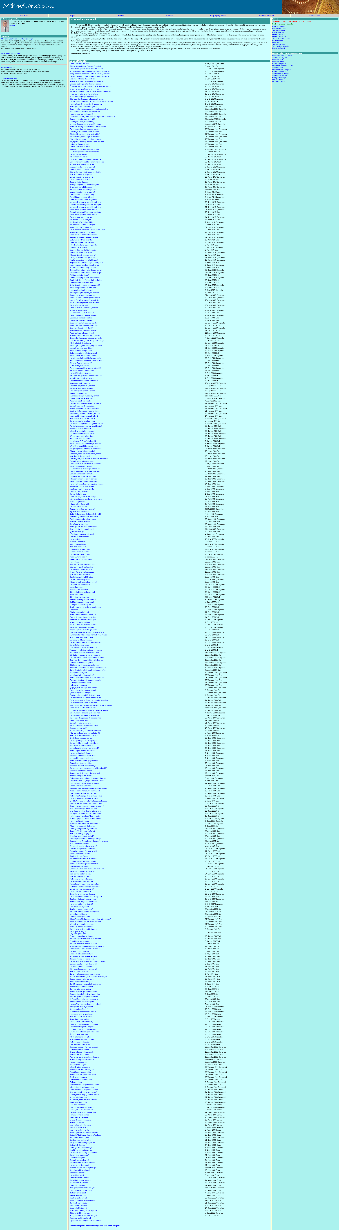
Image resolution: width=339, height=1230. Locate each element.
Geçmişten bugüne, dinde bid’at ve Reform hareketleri (90, 91)
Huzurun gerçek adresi (78, 1062)
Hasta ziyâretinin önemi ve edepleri (83, 315)
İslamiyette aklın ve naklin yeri (81, 1014)
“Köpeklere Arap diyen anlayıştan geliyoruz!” (86, 263)
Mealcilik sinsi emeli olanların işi (82, 378)
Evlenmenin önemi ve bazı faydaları (83, 793)
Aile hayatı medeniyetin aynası (81, 982)
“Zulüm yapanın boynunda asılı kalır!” (84, 725)
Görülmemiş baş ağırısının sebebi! (83, 861)
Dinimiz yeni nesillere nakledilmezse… (84, 929)
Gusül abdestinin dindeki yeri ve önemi (84, 411)
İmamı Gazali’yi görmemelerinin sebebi (84, 303)
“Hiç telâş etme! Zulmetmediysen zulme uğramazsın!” (90, 919)
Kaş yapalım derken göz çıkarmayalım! (85, 773)
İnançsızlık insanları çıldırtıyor (81, 758)
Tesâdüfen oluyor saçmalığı (80, 1072)
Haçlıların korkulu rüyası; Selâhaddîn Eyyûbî (87, 781)
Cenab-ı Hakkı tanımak (78, 1208)
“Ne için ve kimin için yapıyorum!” (82, 1143)
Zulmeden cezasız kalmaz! (80, 585)
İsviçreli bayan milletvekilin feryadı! (83, 1100)
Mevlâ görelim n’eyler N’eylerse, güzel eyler (78, 933)
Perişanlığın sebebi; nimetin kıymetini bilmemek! (88, 778)
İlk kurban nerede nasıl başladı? (82, 836)
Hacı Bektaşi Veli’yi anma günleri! (82, 391)
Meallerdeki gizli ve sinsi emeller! (82, 486)
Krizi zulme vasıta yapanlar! (80, 597)
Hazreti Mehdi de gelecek (79, 1165)
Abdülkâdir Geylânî (279, 58)
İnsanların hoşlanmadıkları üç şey (83, 620)
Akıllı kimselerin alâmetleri (80, 1042)
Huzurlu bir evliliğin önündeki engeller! (84, 798)
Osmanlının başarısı (77, 1158)
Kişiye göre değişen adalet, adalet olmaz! (85, 718)
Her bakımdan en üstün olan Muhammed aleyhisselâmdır (91, 101)
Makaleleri (169, 16)
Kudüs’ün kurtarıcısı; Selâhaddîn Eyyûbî (85, 514)
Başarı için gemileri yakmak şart (82, 959)
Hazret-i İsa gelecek (77, 1173)
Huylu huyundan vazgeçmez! (81, 1190)
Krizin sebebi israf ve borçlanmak (82, 592)
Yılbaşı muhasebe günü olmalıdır (82, 826)
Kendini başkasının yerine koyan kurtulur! (85, 607)
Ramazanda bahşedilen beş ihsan (82, 1027)
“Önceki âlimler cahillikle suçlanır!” (83, 1163)
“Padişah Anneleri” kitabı (79, 856)
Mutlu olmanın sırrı (77, 587)
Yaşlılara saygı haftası (78, 507)
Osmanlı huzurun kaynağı (79, 1160)
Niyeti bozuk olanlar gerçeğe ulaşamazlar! (86, 803)
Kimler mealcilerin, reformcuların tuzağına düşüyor (89, 109)
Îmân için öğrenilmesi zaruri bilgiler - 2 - (85, 413)
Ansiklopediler (314, 16)
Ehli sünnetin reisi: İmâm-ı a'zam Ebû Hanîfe (87, 361)
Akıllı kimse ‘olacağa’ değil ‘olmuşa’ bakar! (86, 796)
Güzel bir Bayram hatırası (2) (81, 363)
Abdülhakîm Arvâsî (279, 76)
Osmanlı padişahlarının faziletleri (82, 849)
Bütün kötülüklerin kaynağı (80, 1213)
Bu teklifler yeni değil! (78, 1193)
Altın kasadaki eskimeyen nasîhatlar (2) (85, 733)
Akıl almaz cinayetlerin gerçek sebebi (84, 761)
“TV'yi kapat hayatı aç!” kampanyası (83, 741)
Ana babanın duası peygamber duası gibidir (86, 81)
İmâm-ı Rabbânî (278, 62)
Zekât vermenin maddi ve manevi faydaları (86, 897)
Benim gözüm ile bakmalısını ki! (82, 529)
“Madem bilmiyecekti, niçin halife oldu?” (85, 134)
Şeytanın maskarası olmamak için (83, 871)
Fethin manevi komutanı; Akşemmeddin (85, 816)
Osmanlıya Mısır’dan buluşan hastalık (84, 132)
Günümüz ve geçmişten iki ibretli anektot (85, 655)
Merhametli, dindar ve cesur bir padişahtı (85, 202)
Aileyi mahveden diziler (78, 157)
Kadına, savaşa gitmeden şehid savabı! (85, 278)
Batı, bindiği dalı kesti (78, 547)
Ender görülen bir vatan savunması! (83, 527)
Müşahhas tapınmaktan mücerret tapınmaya (87, 946)
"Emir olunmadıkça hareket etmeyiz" (84, 956)
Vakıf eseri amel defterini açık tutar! (83, 190)
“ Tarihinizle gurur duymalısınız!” (82, 534)
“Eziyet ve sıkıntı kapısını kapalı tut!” (84, 864)
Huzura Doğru (277, 40)
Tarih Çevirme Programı (281, 38)
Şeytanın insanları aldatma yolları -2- (84, 418)
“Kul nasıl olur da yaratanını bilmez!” (83, 902)
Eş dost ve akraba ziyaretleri (81, 318)
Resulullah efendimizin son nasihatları (84, 884)
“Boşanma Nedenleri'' (78, 542)
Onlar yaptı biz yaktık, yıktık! (81, 187)
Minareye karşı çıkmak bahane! (82, 313)
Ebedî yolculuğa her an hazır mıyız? (83, 496)
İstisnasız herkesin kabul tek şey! (83, 766)
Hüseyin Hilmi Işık (279, 78)
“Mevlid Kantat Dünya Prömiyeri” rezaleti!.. (86, 66)
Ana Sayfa (24, 16)
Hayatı (72, 16)
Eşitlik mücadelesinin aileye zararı (83, 519)
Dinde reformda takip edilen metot (82, 708)
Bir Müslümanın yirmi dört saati (82, 602)
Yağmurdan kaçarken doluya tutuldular (84, 1057)
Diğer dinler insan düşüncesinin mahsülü (85, 172)
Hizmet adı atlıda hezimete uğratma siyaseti (87, 484)
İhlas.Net (275, 42)
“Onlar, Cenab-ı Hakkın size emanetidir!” (85, 285)
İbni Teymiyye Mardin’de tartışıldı (82, 225)
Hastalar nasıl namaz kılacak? (81, 114)
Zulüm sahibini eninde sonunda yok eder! (85, 129)
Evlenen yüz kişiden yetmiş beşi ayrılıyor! (86, 346)
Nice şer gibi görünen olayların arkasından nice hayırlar (91, 705)
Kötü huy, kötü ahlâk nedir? (80, 876)
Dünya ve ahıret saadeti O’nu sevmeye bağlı (87, 632)
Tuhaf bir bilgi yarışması (79, 491)
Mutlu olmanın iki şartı (78, 914)
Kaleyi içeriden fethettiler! (79, 1117)
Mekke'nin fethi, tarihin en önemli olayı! (85, 824)
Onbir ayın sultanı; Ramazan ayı (82, 122)
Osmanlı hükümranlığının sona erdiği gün (85, 205)
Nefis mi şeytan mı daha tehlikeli (82, 79)
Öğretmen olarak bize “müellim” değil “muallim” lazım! (90, 86)
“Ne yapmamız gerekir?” (79, 1183)
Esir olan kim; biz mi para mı (81, 217)
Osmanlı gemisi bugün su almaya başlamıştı (87, 340)
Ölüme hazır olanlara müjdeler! (81, 763)
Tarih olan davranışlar (78, 1105)
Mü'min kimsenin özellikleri (80, 622)
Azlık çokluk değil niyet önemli (81, 637)
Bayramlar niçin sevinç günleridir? (82, 627)
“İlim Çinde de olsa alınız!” (80, 1034)
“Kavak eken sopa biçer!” (79, 1155)
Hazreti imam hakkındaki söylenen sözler (85, 358)
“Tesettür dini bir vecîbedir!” (80, 786)
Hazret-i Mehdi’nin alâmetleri (80, 373)
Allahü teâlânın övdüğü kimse (81, 351)
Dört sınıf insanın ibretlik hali (81, 1080)
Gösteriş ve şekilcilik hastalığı (81, 567)
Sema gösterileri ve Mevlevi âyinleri (83, 107)
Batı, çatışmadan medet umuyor (82, 1188)
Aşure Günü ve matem (78, 557)
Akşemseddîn (277, 68)
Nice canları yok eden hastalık (81, 1125)
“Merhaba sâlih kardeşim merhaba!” (83, 859)
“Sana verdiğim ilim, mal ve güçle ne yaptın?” (87, 806)
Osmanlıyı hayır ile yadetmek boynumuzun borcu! (89, 459)
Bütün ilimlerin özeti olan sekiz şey (83, 615)
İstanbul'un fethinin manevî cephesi (83, 944)
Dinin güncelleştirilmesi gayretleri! (82, 257)
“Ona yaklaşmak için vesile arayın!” (83, 1092)
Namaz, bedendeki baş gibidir (81, 252)
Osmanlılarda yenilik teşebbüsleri (82, 406)
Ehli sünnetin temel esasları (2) (81, 177)
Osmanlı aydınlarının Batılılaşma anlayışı (86, 403)
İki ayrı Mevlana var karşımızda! (82, 572)
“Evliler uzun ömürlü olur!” (79, 1054)
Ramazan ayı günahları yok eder (82, 386)
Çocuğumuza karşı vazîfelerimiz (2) (83, 964)
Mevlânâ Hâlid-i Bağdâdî (281, 70)
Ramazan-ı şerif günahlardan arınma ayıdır (86, 650)
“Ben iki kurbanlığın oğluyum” (81, 834)
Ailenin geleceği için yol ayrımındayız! (84, 293)
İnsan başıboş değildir (78, 1065)
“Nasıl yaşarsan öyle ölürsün (81, 466)
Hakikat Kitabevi (278, 26)
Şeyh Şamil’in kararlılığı (79, 524)
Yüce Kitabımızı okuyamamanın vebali (84, 1085)
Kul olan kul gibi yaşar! (78, 494)
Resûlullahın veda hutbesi (79, 1019)
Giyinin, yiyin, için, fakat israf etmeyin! (84, 89)
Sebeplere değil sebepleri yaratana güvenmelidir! (88, 788)
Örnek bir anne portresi (78, 1077)
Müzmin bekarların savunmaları (82, 1039)
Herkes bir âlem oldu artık (79, 144)
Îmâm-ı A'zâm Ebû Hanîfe (282, 56)
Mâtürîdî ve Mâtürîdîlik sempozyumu (84, 446)
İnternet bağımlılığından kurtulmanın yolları (86, 499)
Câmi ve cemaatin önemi (79, 612)
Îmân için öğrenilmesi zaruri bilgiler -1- (84, 416)
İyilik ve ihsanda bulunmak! (80, 574)
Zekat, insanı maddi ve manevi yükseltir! (85, 368)
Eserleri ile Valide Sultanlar (80, 854)
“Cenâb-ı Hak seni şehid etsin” (81, 909)
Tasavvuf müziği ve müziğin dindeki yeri (85, 469)
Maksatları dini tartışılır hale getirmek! (84, 748)
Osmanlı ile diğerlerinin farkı (80, 723)
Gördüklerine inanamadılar (80, 941)
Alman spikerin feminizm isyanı (82, 1002)
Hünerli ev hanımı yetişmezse (81, 927)
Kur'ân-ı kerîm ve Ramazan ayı (81, 1022)
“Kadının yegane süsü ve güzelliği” (83, 1168)
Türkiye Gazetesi (278, 44)
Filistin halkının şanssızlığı (80, 549)
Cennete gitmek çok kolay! (80, 917)
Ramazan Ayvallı (278, 48)
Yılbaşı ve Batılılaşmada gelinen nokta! (85, 298)
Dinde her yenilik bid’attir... (80, 64)
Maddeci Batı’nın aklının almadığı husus (85, 124)
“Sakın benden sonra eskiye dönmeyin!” (85, 886)
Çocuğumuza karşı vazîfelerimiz (82, 966)
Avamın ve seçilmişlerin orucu (81, 383)
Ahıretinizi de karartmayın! (80, 456)
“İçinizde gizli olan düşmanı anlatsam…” (85, 997)
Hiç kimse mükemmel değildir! (81, 904)
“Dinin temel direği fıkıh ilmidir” (81, 328)
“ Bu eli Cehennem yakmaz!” (81, 580)
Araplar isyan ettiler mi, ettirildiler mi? (84, 260)
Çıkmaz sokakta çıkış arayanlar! (82, 451)
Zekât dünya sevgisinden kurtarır (82, 894)
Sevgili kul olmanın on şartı (80, 645)
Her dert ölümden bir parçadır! (81, 569)
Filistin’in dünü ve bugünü (79, 552)
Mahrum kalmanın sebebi (79, 1178)
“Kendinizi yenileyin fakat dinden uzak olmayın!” (88, 127)
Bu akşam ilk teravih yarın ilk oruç (83, 899)
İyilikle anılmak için (77, 532)
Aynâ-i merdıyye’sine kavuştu (81, 227)
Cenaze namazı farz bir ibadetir (82, 936)
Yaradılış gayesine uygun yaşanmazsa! (85, 791)
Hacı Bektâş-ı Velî (279, 64)
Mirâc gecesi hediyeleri (78, 673)
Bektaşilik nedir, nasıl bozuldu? (81, 388)
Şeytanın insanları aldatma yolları (82, 421)
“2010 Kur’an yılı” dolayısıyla (81, 240)
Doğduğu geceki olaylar (79, 247)
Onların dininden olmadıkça (80, 1120)
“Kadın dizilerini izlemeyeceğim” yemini (85, 335)
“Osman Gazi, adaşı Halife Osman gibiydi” (86, 270)
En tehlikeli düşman (77, 1145)
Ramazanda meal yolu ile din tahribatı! (84, 381)
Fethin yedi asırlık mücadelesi (81, 1110)
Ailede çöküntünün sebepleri (80, 343)
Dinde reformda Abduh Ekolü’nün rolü (84, 235)
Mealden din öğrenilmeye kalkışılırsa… (84, 237)
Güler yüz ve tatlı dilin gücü (80, 605)
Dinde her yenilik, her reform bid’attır (83, 323)
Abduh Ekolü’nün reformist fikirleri (82, 232)
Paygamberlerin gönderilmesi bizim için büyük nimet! (90, 74)
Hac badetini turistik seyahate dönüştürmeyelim (88, 961)
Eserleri (121, 16)
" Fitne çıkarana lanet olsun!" (81, 683)
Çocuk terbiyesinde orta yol (80, 693)
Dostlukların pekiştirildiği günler (81, 577)
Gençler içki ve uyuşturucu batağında (84, 1215)
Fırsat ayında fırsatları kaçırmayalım (84, 1024)
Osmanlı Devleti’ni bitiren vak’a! (82, 474)
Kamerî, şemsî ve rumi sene (81, 559)
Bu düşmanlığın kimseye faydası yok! (84, 185)
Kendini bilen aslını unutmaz (80, 720)
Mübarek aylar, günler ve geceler (82, 164)
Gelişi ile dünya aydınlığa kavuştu (83, 250)
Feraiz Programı (278, 34)
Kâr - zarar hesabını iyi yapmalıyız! (83, 969)
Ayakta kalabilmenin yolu (79, 971)
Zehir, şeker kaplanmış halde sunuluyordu (86, 338)
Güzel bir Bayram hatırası (79, 366)
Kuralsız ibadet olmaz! (78, 1198)
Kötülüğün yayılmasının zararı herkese (84, 665)
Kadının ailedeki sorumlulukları (81, 283)
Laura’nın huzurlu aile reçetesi (81, 290)
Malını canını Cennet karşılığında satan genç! (87, 230)
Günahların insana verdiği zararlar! (83, 268)
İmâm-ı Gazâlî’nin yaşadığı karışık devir (85, 300)
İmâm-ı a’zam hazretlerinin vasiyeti (83, 356)
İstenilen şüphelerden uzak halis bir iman (85, 939)
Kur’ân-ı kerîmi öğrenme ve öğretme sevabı (86, 424)
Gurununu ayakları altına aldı (81, 640)
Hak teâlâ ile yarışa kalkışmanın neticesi (85, 1004)
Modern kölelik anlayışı (78, 1097)
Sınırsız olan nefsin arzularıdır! (81, 987)
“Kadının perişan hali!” (78, 728)
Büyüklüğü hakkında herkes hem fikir (84, 1132)
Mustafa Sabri (277, 80)
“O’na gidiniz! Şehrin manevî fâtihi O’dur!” (85, 813)
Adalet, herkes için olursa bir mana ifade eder (87, 678)
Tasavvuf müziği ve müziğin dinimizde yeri (86, 104)
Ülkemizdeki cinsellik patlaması (82, 1087)
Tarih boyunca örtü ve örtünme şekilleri (84, 783)
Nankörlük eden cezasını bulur (81, 954)
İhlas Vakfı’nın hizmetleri (79, 844)
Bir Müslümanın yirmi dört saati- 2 (83, 600)
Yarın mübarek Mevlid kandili (81, 771)
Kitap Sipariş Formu (218, 16)
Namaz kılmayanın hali (78, 393)
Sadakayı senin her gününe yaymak (83, 353)
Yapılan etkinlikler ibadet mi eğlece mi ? (85, 471)
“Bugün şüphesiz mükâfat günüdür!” (83, 630)
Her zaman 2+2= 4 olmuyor (80, 220)
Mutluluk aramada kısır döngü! (81, 348)
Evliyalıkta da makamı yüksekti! (82, 197)
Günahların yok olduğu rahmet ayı (83, 1029)
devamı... (13, 25)
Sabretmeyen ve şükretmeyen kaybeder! (85, 454)
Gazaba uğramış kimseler (79, 951)
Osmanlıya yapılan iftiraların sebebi (83, 851)
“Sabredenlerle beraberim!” (80, 1049)
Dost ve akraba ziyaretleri (79, 907)
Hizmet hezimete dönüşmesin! (81, 753)
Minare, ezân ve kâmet (78, 310)
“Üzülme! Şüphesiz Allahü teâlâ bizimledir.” (86, 819)
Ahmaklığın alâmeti (77, 1122)
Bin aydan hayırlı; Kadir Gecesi (82, 371)
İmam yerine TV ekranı (78, 1205)
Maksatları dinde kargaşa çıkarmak (83, 330)
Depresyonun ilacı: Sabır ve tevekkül (84, 1047)
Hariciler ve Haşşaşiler (78, 685)
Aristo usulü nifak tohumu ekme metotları (85, 922)
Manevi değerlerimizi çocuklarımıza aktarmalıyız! (88, 976)
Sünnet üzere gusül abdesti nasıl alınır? (85, 408)
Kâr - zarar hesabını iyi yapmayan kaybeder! (87, 657)
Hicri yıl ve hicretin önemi (79, 821)
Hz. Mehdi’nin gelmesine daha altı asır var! (86, 376)
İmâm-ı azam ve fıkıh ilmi (79, 1127)
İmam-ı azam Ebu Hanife (79, 1130)
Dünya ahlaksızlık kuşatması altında (84, 1090)
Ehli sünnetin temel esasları (80, 179)
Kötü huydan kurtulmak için (80, 874)
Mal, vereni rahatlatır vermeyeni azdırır (84, 652)
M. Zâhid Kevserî (279, 82)
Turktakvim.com (278, 30)
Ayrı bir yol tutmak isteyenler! (81, 1150)
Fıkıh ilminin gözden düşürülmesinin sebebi (86, 69)
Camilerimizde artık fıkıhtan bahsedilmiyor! (86, 280)
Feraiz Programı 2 (279, 36)
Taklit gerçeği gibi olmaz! (79, 275)
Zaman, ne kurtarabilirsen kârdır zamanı (85, 974)
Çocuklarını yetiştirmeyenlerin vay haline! (85, 159)
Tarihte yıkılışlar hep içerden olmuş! (83, 476)
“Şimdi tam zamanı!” (77, 1185)
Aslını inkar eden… (77, 595)
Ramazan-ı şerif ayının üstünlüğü (82, 119)
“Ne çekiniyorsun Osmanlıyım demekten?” (86, 449)
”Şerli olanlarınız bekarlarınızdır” (82, 1052)
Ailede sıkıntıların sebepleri (80, 1037)
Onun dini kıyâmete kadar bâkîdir (82, 434)
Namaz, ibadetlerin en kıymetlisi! (82, 167)
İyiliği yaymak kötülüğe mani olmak (83, 688)
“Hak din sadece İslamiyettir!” (81, 174)
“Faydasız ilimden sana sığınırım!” (83, 564)
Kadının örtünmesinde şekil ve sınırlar (84, 149)
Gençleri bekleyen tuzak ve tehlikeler (84, 743)
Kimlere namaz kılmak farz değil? (82, 169)
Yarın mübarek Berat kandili (80, 401)
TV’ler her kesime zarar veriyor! (82, 242)
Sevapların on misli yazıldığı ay (82, 1070)
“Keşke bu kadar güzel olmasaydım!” (84, 992)
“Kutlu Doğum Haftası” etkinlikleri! (82, 751)
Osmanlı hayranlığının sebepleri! (82, 461)
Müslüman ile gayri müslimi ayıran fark (84, 396)
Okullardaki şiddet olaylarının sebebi (83, 1153)
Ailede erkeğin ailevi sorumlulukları (83, 288)
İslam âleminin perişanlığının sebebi (83, 96)
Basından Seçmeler (266, 16)
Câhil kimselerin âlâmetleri (80, 1044)
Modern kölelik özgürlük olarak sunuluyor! (85, 730)
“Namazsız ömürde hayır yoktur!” (82, 509)
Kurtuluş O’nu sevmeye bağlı (81, 1148)
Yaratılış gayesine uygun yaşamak (83, 690)
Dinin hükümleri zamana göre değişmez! (85, 713)
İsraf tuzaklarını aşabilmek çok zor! (83, 808)
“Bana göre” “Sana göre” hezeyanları (83, 1210)
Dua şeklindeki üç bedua (79, 866)
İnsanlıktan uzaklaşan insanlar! (81, 746)
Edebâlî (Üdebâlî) (279, 72)
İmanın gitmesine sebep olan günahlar (84, 265)
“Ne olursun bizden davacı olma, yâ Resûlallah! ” (88, 768)
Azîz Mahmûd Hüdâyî (280, 74)
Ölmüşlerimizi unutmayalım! (80, 1140)
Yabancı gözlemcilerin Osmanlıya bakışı (85, 839)
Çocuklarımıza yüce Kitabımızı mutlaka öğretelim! (89, 700)
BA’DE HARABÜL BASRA (80, 522)
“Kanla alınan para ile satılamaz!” (82, 1060)
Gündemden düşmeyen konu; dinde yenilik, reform (89, 710)
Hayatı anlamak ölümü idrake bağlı (83, 1112)
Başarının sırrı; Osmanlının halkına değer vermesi (89, 841)
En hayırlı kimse (76, 1082)
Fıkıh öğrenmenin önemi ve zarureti (83, 479)
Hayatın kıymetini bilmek (79, 1115)
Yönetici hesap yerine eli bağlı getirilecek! (86, 139)
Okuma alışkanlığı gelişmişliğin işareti (84, 1032)
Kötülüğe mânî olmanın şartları (81, 663)
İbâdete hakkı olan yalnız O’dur (82, 436)
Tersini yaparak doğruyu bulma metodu (84, 1095)
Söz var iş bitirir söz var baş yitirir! (83, 756)
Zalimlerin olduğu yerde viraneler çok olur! (86, 680)
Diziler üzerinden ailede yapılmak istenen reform (88, 670)
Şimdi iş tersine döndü (78, 1102)
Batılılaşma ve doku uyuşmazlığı (82, 295)
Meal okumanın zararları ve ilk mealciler (85, 112)
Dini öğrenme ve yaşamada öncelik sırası (85, 698)
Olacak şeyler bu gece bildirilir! (81, 398)
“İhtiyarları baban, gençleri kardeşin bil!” (85, 912)
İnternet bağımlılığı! (77, 502)
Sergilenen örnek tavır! (78, 1195)
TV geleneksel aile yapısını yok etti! (83, 245)
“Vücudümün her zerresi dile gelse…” (84, 1075)
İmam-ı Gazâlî (277, 60)
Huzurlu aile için (76, 539)
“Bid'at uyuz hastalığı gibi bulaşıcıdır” (84, 325)
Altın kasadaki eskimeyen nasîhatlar (84, 735)
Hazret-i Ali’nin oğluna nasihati (81, 881)
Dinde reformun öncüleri (79, 305)
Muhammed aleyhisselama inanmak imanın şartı (88, 635)
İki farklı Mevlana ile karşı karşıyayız (84, 999)
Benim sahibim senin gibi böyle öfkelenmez (86, 660)
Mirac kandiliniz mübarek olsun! (82, 675)
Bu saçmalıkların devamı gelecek (82, 1200)
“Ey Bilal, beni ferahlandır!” (80, 512)
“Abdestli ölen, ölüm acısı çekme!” (83, 255)
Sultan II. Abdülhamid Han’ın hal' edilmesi (85, 1135)
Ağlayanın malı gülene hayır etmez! (83, 582)
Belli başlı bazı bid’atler (79, 1203)
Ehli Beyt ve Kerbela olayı (80, 554)
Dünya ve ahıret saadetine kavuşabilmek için (87, 99)
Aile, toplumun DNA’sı (78, 544)
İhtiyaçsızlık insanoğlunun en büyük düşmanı (87, 142)
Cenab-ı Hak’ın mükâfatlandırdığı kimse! (85, 464)
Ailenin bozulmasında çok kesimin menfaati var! (88, 668)
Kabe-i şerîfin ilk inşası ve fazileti (82, 831)
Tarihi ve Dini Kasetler (280, 46)
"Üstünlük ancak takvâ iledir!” (81, 1017)
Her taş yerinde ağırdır (78, 154)
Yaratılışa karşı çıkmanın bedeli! (82, 333)
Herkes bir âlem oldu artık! (80, 147)
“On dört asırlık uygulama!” (80, 1170)
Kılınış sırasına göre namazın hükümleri (85, 949)
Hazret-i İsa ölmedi (77, 1175)
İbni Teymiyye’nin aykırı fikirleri (81, 222)
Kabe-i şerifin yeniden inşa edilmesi (83, 829)
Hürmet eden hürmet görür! (80, 504)
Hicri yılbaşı (74, 562)
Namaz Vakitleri (278, 32)
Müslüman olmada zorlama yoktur (83, 1012)
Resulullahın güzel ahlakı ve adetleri (83, 210)
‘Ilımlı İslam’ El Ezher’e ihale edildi (83, 441)
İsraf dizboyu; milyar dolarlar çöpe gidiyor (85, 811)
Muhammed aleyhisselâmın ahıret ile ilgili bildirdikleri (90, 71)
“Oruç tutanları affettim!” (79, 1009)
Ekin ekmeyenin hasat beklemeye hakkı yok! (87, 162)
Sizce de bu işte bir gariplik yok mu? (84, 308)
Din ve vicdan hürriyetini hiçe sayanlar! (84, 715)
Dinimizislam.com (279, 28)
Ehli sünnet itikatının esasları (81, 439)
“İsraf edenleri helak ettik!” (80, 590)
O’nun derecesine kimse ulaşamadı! (83, 200)
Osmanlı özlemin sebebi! (79, 537)
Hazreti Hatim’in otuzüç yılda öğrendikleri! (86, 642)
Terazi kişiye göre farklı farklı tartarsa (84, 94)
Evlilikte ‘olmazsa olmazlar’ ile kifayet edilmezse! (88, 801)
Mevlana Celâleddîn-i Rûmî (282, 66)
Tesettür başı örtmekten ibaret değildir (84, 152)
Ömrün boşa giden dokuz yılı (81, 738)
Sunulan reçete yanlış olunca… (82, 979)
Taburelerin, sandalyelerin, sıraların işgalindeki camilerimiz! (92, 117)
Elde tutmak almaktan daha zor (82, 1107)
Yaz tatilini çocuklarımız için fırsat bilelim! (86, 426)
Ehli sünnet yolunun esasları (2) (82, 889)
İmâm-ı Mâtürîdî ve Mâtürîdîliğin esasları (85, 444)
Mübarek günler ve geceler (80, 1067)
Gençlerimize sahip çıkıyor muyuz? (83, 846)
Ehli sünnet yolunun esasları (80, 891)
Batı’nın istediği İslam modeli (81, 776)
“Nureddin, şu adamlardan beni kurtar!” (84, 517)
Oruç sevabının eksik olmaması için (83, 647)
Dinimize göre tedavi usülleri (80, 989)
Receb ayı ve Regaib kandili (80, 429)
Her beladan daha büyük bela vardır (83, 703)
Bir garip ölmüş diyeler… (79, 182)
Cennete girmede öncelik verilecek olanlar (86, 994)
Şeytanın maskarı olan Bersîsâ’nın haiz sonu (87, 869)
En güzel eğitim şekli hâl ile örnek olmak (85, 84)
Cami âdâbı (74, 610)
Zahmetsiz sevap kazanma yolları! (83, 617)
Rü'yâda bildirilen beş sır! (79, 1138)
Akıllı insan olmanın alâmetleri (81, 879)
